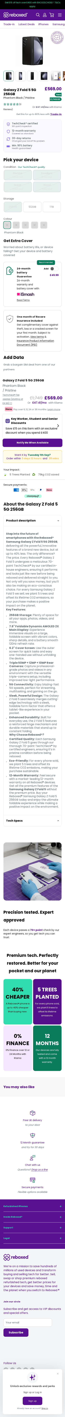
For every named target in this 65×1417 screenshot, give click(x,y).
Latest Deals (27, 24)
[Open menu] (60, 15)
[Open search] (38, 15)
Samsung (59, 24)
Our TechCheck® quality (31, 167)
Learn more (53, 409)
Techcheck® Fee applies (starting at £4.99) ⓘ (13, 399)
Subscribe (16, 1332)
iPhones (43, 24)
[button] (16, 107)
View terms (37, 336)
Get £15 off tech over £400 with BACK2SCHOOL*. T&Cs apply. (32, 4)
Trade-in (9, 24)
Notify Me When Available (33, 442)
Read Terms (23, 300)
